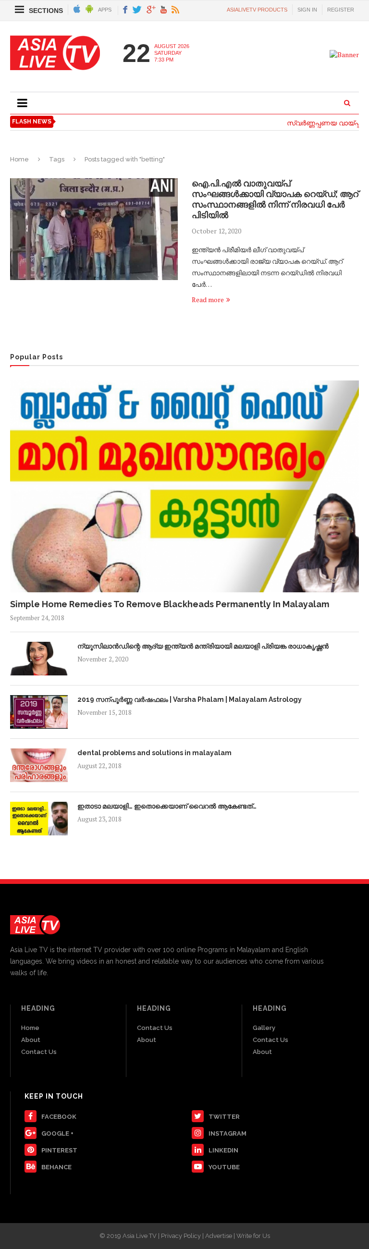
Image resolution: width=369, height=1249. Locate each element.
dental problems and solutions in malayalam (154, 753)
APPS (104, 9)
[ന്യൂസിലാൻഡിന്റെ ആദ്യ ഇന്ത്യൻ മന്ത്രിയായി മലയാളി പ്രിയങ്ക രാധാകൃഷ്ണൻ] (39, 658)
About (30, 1039)
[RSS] (175, 10)
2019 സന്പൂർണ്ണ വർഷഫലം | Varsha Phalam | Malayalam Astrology (189, 699)
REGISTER (340, 9)
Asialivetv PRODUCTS (257, 9)
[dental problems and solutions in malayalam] (39, 765)
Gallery (264, 1027)
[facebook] (125, 10)
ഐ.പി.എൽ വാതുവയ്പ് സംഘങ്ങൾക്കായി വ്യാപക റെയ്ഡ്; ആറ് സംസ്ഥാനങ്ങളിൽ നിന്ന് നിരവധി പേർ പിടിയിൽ (275, 199)
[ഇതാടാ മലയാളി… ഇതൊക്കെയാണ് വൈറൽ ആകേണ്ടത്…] (39, 818)
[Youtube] (163, 10)
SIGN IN (307, 9)
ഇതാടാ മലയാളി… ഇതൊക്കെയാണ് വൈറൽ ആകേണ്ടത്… (167, 806)
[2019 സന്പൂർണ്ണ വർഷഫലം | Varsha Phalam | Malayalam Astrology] (39, 712)
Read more (208, 299)
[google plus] (151, 10)
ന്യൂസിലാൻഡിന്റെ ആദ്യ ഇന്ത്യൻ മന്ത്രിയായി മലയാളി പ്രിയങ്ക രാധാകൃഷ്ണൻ (203, 646)
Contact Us (39, 1051)
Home (19, 159)
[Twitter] (137, 10)
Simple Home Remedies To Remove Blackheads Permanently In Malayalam (169, 604)
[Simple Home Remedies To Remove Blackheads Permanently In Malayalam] (184, 486)
